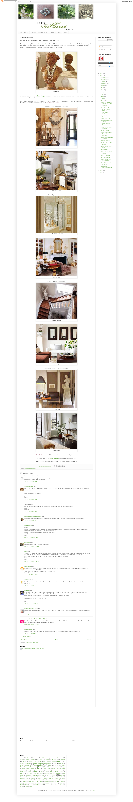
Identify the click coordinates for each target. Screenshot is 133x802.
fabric (63, 768)
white (21, 786)
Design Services (23, 32)
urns (42, 784)
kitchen (58, 773)
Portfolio (33, 32)
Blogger (93, 790)
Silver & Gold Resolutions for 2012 (106, 167)
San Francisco (54, 779)
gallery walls (23, 771)
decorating (28, 468)
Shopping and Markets (35, 781)
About (65, 32)
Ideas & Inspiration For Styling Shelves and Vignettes (106, 134)
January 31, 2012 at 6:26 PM (31, 575)
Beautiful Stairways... (106, 157)
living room (33, 468)
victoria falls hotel (60, 784)
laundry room (28, 775)
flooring (33, 770)
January (103, 100)
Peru (21, 779)
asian (21, 759)
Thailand (55, 783)
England (23, 768)
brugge (48, 761)
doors (45, 767)
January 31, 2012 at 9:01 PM (31, 603)
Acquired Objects (28, 486)
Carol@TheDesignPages (30, 608)
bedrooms (62, 759)
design (57, 765)
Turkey (31, 784)
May (102, 92)
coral (55, 763)
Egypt (64, 766)
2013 (101, 73)
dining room (33, 767)
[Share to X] (61, 466)
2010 (101, 172)
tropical (26, 784)
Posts (101, 46)
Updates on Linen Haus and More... (107, 138)
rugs (49, 779)
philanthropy (26, 779)
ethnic (44, 768)
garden (29, 771)
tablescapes (46, 783)
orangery (39, 778)
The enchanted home (29, 476)
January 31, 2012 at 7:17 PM (31, 585)
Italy (41, 773)
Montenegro (40, 776)
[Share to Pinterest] (64, 466)
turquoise (36, 784)
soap (52, 781)
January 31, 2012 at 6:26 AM (31, 511)
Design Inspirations (55, 32)
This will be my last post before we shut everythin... (106, 109)
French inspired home (57, 770)
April (102, 94)
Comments (103, 49)
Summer (27, 783)
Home (56, 639)
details (27, 766)
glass (47, 771)
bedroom (54, 759)
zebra (31, 786)
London (62, 775)
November (103, 79)
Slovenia (47, 781)
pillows (32, 779)
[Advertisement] (27, 679)
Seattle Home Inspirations (104, 113)
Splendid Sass (28, 525)
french (47, 770)
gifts (42, 771)
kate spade (46, 773)
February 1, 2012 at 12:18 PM (31, 624)
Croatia (21, 765)
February (103, 98)
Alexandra (27, 542)
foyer (37, 770)
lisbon (43, 775)
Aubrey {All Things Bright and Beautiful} (34, 619)
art (25, 468)
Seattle (24, 781)
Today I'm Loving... (105, 118)
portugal (37, 779)
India (31, 773)
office (27, 778)
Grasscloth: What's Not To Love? (106, 163)
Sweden (32, 783)
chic (59, 761)
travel (60, 783)
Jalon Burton (27, 566)
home (22, 773)
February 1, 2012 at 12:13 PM (31, 614)
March (102, 96)
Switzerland (38, 783)
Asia (62, 758)
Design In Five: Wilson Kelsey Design (106, 160)
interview (36, 773)
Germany (36, 771)
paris (63, 778)
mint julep (34, 776)
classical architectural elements (41, 763)
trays (21, 784)
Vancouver (48, 784)
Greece (56, 771)
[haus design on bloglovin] (106, 66)
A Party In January (105, 155)
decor (27, 765)
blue (44, 761)
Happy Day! (104, 116)
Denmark (50, 765)
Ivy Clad (26, 590)
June (102, 90)
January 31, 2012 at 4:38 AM (31, 499)
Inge (25, 551)
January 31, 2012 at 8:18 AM (31, 537)
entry (38, 768)
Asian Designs (104, 105)
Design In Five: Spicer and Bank (106, 127)
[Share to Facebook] (62, 466)
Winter (27, 786)
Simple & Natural (105, 130)
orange (33, 778)
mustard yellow (48, 776)
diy (40, 767)
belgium (30, 761)
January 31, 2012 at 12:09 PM (31, 561)
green (61, 771)
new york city (61, 776)
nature (55, 776)
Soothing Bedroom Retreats (105, 124)
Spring (62, 781)
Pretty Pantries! (104, 149)
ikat (27, 773)
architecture (43, 758)
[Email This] (57, 466)
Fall (23, 770)
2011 (101, 170)
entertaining (30, 768)
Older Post (89, 639)
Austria (27, 759)
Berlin (35, 761)
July (102, 88)
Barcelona (33, 759)
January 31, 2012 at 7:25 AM (31, 520)
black (39, 761)
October (103, 81)
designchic (27, 579)
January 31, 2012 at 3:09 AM (31, 481)
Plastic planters (28, 629)
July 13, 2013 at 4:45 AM (30, 633)
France (42, 770)
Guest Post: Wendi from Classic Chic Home (106, 103)
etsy (49, 768)
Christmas (27, 763)
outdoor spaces (53, 778)
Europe (53, 768)
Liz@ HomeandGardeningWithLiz (32, 516)
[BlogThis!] (59, 466)
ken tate (52, 773)
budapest (54, 761)
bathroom (40, 759)
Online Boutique (42, 32)
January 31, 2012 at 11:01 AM (31, 546)
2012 (101, 75)
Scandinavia (62, 779)
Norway (22, 778)
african (22, 758)
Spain (56, 781)
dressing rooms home (54, 767)
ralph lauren (43, 779)
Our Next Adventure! (106, 140)
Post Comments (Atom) (32, 642)
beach (47, 759)
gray (51, 771)
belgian (24, 761)
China (21, 763)
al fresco (28, 758)
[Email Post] (54, 465)
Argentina (52, 757)
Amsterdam (36, 758)
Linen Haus (36, 775)
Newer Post (24, 639)
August (103, 85)
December (103, 77)
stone (21, 783)
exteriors (59, 768)
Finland (28, 770)
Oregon (45, 778)
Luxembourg (23, 776)
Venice (53, 784)
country (61, 763)
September (104, 83)
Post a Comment (27, 636)
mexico (28, 776)
